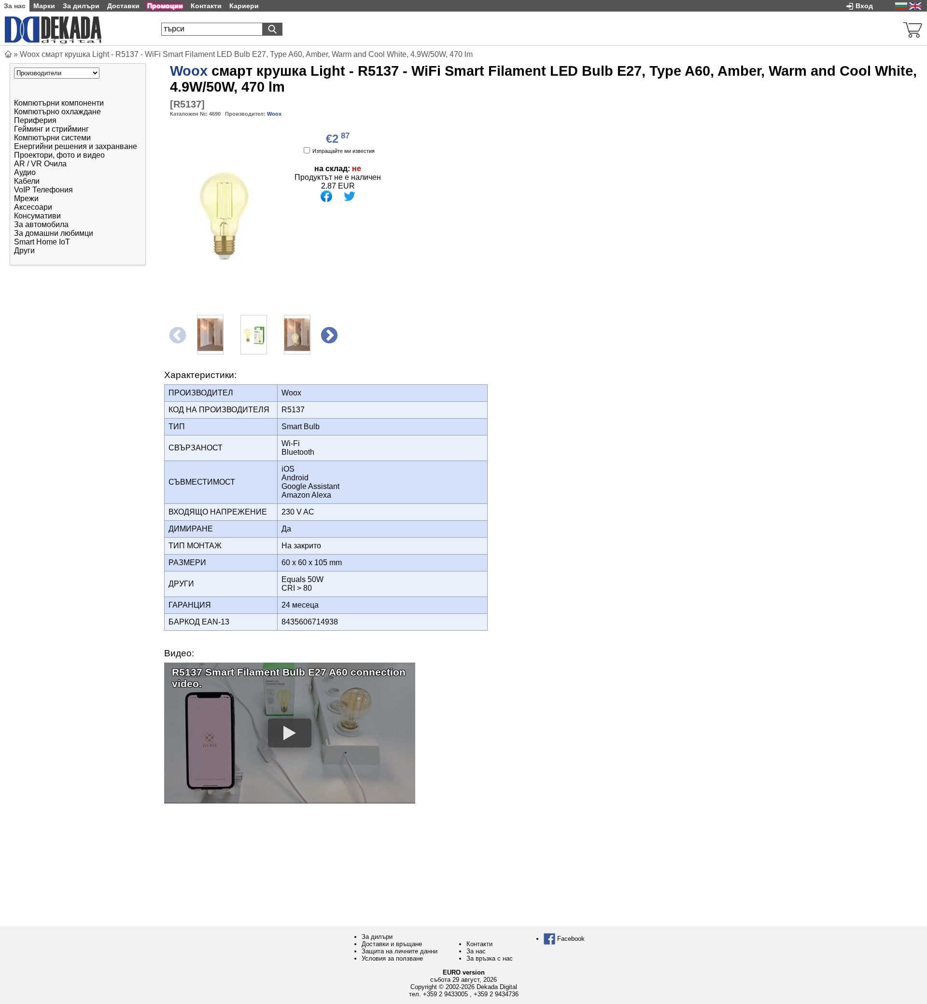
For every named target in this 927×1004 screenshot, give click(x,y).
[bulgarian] (901, 5)
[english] (915, 5)
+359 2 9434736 (496, 994)
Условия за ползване (392, 958)
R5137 (187, 104)
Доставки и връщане (392, 944)
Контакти (479, 944)
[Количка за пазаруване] (912, 28)
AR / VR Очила (40, 164)
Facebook (570, 938)
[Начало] (8, 54)
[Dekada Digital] (53, 28)
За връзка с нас (489, 958)
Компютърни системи (52, 138)
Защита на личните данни (399, 951)
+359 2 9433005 (445, 994)
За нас (476, 951)
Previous (176, 334)
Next (328, 334)
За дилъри (377, 936)
